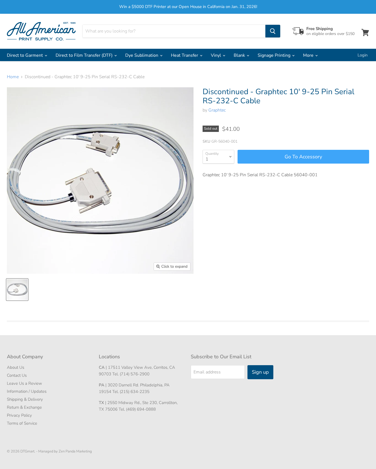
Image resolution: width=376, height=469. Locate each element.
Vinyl (216, 55)
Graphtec (217, 110)
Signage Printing (274, 55)
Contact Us (17, 375)
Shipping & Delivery (25, 399)
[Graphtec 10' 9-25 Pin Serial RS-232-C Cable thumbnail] (17, 289)
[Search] (272, 31)
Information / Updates (27, 391)
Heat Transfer (185, 55)
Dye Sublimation (142, 55)
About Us (15, 367)
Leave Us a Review (24, 383)
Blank (240, 55)
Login (363, 55)
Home (13, 76)
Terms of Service (22, 423)
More (309, 55)
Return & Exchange (24, 407)
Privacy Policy (19, 415)
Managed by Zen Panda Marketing (65, 451)
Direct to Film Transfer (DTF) (85, 55)
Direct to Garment (25, 55)
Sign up (260, 372)
